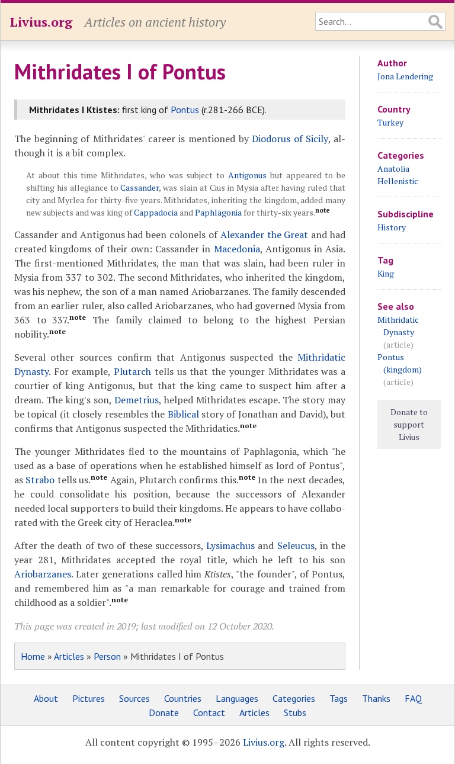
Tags (338, 698)
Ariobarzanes (42, 573)
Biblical (183, 413)
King (385, 273)
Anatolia (393, 168)
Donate (164, 712)
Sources (134, 698)
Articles (69, 656)
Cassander (139, 187)
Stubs (295, 712)
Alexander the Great (266, 234)
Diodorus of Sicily (290, 138)
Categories (294, 698)
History (391, 227)
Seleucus (296, 545)
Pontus (185, 109)
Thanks (376, 698)
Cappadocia (156, 212)
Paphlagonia (218, 212)
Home (33, 656)
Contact (209, 712)
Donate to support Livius (409, 424)
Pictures (88, 698)
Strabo (40, 479)
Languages (237, 698)
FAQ (413, 698)
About (46, 698)
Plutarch (132, 371)
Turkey (390, 122)
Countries (182, 698)
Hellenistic (397, 181)
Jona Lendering (405, 76)
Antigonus (247, 175)
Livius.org (40, 21)
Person (107, 656)
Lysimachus (230, 545)
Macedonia (237, 248)
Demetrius (136, 399)
